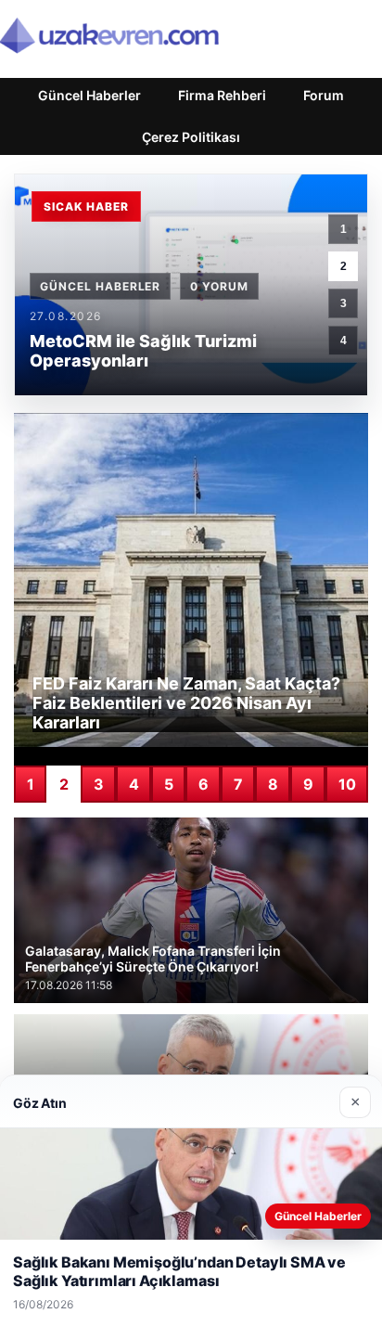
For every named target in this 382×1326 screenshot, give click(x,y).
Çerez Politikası (191, 137)
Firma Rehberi (222, 95)
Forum (323, 95)
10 (347, 784)
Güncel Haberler (89, 95)
